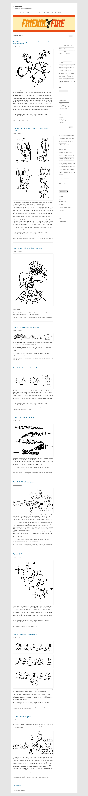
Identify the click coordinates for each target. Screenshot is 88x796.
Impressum (46, 12)
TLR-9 (38, 238)
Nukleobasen (28, 626)
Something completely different (65, 106)
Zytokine (17, 240)
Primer (28, 545)
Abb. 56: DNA (17, 554)
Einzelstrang (23, 626)
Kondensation (24, 473)
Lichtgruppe (61, 53)
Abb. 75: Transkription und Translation (26, 327)
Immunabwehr (25, 238)
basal (14, 238)
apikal (47, 236)
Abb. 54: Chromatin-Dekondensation (25, 635)
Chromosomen (16, 473)
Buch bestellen (21, 12)
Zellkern (34, 473)
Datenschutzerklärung (56, 12)
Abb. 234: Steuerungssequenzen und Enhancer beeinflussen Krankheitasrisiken (33, 43)
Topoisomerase (44, 545)
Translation (24, 359)
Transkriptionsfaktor (47, 238)
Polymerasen (20, 545)
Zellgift (24, 319)
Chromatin (50, 472)
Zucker (36, 626)
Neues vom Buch (35, 776)
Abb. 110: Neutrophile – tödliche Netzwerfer (27, 248)
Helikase (51, 544)
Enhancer (50, 118)
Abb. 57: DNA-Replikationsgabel (23, 482)
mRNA (51, 358)
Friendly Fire (18, 6)
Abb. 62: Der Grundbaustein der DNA (25, 368)
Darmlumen (17, 238)
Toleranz (41, 238)
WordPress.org (61, 122)
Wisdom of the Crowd (63, 108)
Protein (14, 359)
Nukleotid (29, 409)
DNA (47, 118)
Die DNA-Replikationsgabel (22, 717)
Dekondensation (16, 708)
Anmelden (61, 117)
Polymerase (24, 777)
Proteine (30, 238)
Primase (24, 545)
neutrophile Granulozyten (18, 319)
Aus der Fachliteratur (63, 100)
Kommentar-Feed (62, 120)
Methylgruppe (19, 409)
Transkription (26, 120)
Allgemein (61, 99)
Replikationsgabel (37, 545)
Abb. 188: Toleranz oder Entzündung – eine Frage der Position (30, 129)
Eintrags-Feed (61, 119)
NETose (50, 317)
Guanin (14, 409)
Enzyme (23, 708)
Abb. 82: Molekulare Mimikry (69, 76)
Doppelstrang (17, 626)
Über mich (39, 12)
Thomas (60, 78)
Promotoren (21, 120)
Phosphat (33, 626)
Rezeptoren (34, 238)
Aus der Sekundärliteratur (64, 102)
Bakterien (50, 236)
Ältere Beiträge (17, 785)
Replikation (32, 545)
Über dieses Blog (30, 12)
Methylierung (24, 409)
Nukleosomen (15, 120)
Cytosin (49, 407)
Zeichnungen (32, 118)
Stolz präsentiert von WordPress (19, 790)
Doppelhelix (15, 777)
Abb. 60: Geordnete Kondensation (24, 417)
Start (14, 12)
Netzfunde (61, 103)
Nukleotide (15, 545)
